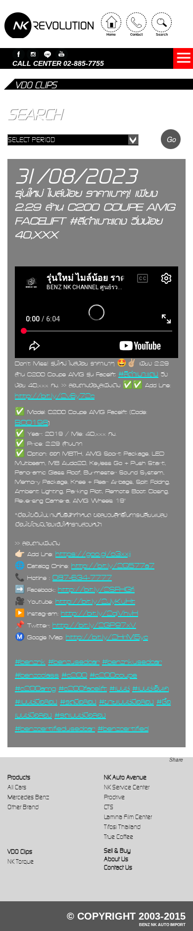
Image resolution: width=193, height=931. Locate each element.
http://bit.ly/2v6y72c (55, 396)
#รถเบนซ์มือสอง (80, 715)
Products (18, 777)
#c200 (74, 675)
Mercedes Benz (28, 797)
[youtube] (61, 54)
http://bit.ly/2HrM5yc (107, 637)
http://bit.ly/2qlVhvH (99, 613)
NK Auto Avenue (125, 777)
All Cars (16, 787)
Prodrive (114, 797)
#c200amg (35, 688)
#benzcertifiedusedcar (55, 728)
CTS (108, 807)
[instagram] (33, 54)
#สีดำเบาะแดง (138, 374)
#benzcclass (37, 675)
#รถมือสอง (78, 702)
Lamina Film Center (128, 817)
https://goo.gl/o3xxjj (93, 554)
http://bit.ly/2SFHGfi (96, 589)
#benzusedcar (73, 662)
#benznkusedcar (132, 662)
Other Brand (23, 807)
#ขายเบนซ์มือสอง (126, 702)
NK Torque (20, 861)
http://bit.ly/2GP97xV (94, 625)
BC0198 (31, 422)
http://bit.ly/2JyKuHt (95, 601)
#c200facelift (82, 688)
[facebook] (18, 54)
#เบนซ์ (119, 688)
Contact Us (118, 867)
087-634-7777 (82, 577)
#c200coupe (113, 675)
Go (171, 139)
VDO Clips (19, 851)
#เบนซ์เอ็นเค (150, 688)
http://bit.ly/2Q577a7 (112, 565)
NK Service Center (126, 787)
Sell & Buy (117, 850)
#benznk (30, 662)
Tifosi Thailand (122, 827)
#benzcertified (122, 728)
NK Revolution (49, 25)
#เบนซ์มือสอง (36, 702)
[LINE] (47, 54)
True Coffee (118, 836)
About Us (116, 859)
